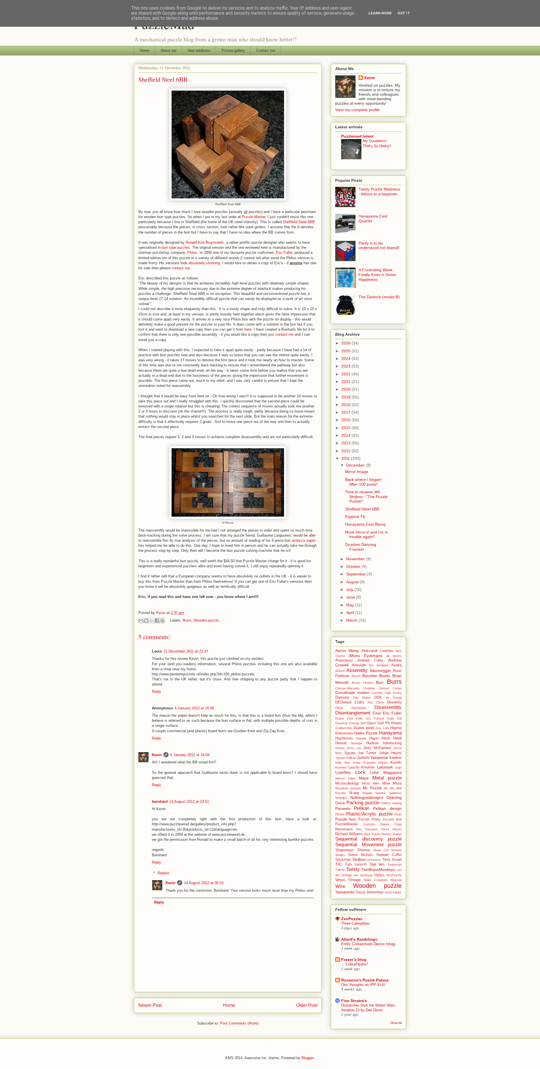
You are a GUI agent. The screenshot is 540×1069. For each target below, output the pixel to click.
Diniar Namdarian (350, 707)
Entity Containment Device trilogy (368, 944)
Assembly (356, 670)
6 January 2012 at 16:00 (194, 708)
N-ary (354, 792)
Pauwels (342, 808)
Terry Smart (392, 860)
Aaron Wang (347, 650)
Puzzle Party (369, 819)
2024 (346, 358)
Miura (397, 783)
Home (144, 50)
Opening (394, 797)
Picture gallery (233, 50)
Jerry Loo (353, 748)
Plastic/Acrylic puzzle (369, 814)
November (356, 559)
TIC (338, 864)
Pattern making (391, 803)
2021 (346, 381)
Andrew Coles (370, 660)
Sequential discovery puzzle (368, 839)
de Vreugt (394, 697)
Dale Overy (393, 692)
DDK (378, 698)
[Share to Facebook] (157, 620)
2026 (346, 343)
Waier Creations (376, 880)
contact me (181, 268)
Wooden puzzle (206, 620)
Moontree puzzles (348, 788)
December (356, 465)
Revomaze (344, 829)
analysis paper (304, 540)
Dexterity (394, 702)
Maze (364, 778)
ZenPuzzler (351, 918)
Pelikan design (387, 808)
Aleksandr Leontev (377, 651)
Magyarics (392, 772)
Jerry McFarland (377, 748)
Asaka (396, 665)
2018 (346, 404)
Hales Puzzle (366, 733)
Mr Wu (389, 788)
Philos (192, 252)
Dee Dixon (376, 702)
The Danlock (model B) (379, 297)
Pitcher (340, 814)
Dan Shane (362, 697)
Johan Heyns (390, 753)
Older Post (306, 1005)
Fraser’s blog (353, 959)
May (350, 605)
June (351, 597)
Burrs (187, 620)
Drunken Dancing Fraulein (360, 547)
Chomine (369, 688)
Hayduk (361, 738)
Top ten (377, 864)
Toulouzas (395, 864)
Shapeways (344, 850)
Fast (350, 718)
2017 (346, 412)
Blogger (308, 1058)
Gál (399, 718)
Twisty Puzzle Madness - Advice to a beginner (379, 191)
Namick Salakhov (388, 793)
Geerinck (341, 723)
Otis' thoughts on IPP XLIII (363, 985)
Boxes (384, 675)
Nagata (367, 793)
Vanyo (379, 875)
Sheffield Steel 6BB (299, 222)
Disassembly (388, 707)
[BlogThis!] (146, 620)
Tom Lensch (356, 864)
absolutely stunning (204, 263)
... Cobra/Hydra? (354, 964)
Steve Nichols (360, 855)
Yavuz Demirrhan (369, 892)
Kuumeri (340, 767)
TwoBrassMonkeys (378, 869)
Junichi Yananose (372, 757)
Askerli (340, 671)
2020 (346, 389)
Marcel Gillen (345, 778)
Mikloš (366, 783)
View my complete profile (357, 109)
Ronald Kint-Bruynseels (205, 242)
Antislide (359, 665)
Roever (386, 834)
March (352, 620)
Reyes (397, 829)
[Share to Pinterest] (162, 620)
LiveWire (343, 772)
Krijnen (383, 762)
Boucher (369, 675)
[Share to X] (151, 620)
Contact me (265, 50)
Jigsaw (349, 753)
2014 (346, 435)
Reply (156, 691)
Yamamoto (344, 892)
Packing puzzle (362, 802)
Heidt (397, 738)
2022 (346, 374)
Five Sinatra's (354, 1000)
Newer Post (150, 1005)
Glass (371, 723)
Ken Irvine (352, 762)
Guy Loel (382, 728)
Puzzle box (345, 819)
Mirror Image (356, 471)
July (350, 589)
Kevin (157, 755)
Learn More (380, 13)
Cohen (397, 688)
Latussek (385, 767)
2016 (346, 420)
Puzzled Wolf (392, 819)
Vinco (340, 879)
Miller (376, 783)
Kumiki (396, 763)
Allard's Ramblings (359, 939)
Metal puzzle (387, 778)
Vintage (354, 880)
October (354, 566)
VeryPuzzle (394, 875)
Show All (396, 1023)
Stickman (343, 860)
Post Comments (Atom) (239, 1023)
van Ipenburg (362, 875)
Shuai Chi (380, 850)
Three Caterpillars (355, 923)
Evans (339, 718)
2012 (346, 451)
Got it (403, 13)
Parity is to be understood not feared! (379, 245)
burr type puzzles (176, 247)
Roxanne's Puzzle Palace (365, 980)
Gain (390, 718)
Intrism (340, 748)
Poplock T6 (355, 516)
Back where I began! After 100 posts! (363, 482)
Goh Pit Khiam (389, 723)
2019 (346, 397)
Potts (398, 814)
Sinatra (340, 855)
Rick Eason (372, 834)
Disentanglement (352, 713)
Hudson (372, 743)
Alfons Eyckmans (365, 655)
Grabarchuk (343, 728)
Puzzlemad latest (357, 136)
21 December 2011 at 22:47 (185, 651)
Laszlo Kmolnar (361, 767)
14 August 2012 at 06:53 (204, 883)
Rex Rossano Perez (372, 829)
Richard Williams (349, 834)
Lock (360, 772)
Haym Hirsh (379, 738)
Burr (380, 682)
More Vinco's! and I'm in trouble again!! (366, 534)
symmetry (374, 859)
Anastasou (344, 660)
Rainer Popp (391, 824)
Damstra (342, 698)
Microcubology (347, 783)
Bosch (356, 676)
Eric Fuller (284, 252)
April (350, 612)
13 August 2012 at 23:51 (189, 801)
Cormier (377, 692)
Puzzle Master (253, 217)
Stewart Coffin (389, 855)
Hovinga (356, 743)
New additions (199, 50)
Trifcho (340, 869)
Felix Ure (363, 718)
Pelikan (361, 808)
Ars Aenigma (378, 665)
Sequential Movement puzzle (368, 844)
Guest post (364, 727)
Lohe (374, 772)
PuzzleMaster (346, 824)
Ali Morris (394, 656)
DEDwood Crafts (349, 702)
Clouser (384, 688)
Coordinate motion (352, 692)
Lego (398, 767)
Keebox (395, 758)
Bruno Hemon (362, 682)
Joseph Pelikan (345, 757)
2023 (346, 366)
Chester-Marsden (347, 688)
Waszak (396, 880)
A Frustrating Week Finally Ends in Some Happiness (377, 275)
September (356, 574)
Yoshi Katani (392, 892)
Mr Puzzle (372, 788)
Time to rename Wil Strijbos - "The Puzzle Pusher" (366, 497)
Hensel (340, 743)
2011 (346, 458)
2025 (346, 351)
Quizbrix (369, 824)
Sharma (363, 850)
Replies (164, 873)
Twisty (353, 869)
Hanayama (390, 733)
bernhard (160, 801)
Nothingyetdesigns (366, 797)
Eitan (377, 713)
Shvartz (396, 850)
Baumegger (380, 670)
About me (168, 50)
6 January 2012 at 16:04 (190, 755)
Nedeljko (341, 797)
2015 (346, 427)
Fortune (379, 718)
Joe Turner (367, 753)
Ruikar (397, 834)
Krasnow (369, 762)
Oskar (340, 803)
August (353, 582)
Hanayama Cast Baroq (365, 524)
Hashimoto (344, 738)
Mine (386, 783)
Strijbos (359, 859)
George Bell (357, 723)
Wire (340, 886)
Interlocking (392, 743)
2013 (346, 443)
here (247, 329)
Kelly (338, 762)
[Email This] (141, 620)
